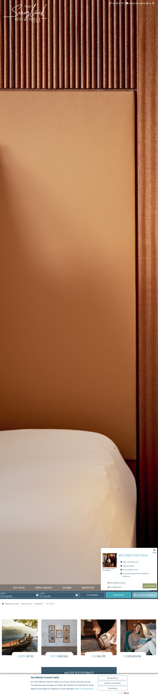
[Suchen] (154, 3)
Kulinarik (67, 587)
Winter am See (88, 587)
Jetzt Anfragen (92, 595)
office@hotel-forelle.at (137, 3)
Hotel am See (19, 587)
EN (150, 3)
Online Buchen (118, 595)
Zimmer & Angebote (43, 587)
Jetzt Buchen (149, 585)
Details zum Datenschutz (83, 688)
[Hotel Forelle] (25, 12)
